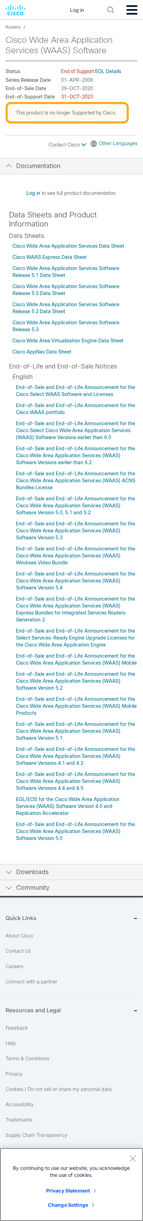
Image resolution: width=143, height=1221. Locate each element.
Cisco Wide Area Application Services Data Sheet (68, 246)
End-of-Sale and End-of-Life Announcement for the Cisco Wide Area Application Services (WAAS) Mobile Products (76, 706)
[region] (71, 1184)
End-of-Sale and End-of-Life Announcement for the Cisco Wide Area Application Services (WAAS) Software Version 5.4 (75, 580)
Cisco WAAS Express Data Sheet (49, 257)
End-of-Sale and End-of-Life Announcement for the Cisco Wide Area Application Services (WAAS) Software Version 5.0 (75, 831)
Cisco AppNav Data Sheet (42, 352)
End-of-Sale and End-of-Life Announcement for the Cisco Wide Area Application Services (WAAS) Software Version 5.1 (75, 731)
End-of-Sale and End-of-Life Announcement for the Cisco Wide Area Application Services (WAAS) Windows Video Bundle (75, 555)
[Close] (132, 1158)
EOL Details (108, 71)
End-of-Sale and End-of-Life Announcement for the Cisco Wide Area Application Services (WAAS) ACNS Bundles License (75, 480)
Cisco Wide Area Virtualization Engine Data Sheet (68, 340)
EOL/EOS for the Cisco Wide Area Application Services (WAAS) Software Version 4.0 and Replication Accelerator (67, 806)
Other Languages (118, 143)
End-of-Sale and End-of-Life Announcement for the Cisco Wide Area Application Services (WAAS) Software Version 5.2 (75, 681)
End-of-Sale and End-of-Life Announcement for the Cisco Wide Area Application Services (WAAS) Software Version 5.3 (75, 530)
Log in (33, 193)
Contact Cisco (65, 145)
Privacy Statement (68, 1191)
